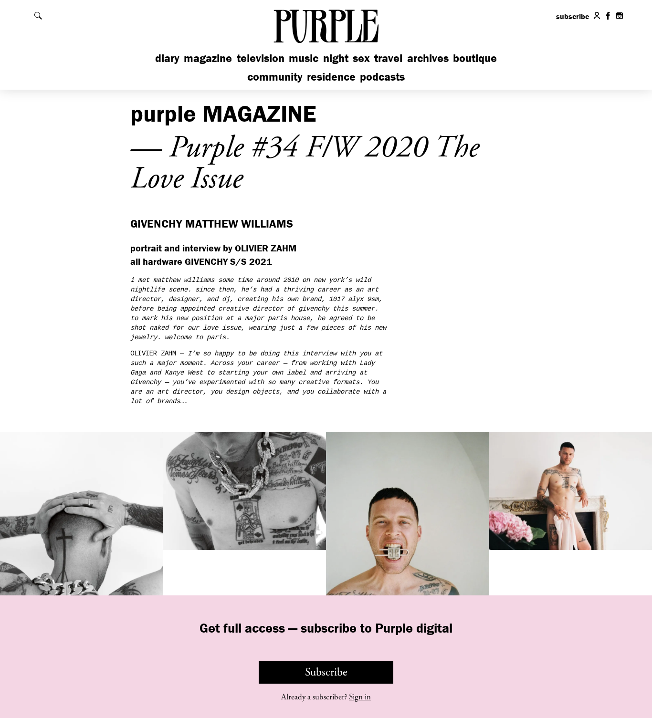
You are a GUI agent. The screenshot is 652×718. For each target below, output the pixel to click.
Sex (361, 58)
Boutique (475, 58)
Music (303, 58)
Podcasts (382, 76)
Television (260, 58)
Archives (428, 58)
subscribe (572, 16)
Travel (388, 58)
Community (275, 76)
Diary (167, 58)
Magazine (208, 58)
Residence (331, 76)
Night (335, 58)
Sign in (360, 697)
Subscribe (326, 672)
